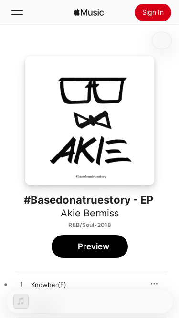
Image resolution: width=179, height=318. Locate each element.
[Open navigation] (17, 12)
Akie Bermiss (90, 213)
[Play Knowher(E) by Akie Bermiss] (21, 284)
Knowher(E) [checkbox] (48, 284)
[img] (89, 12)
